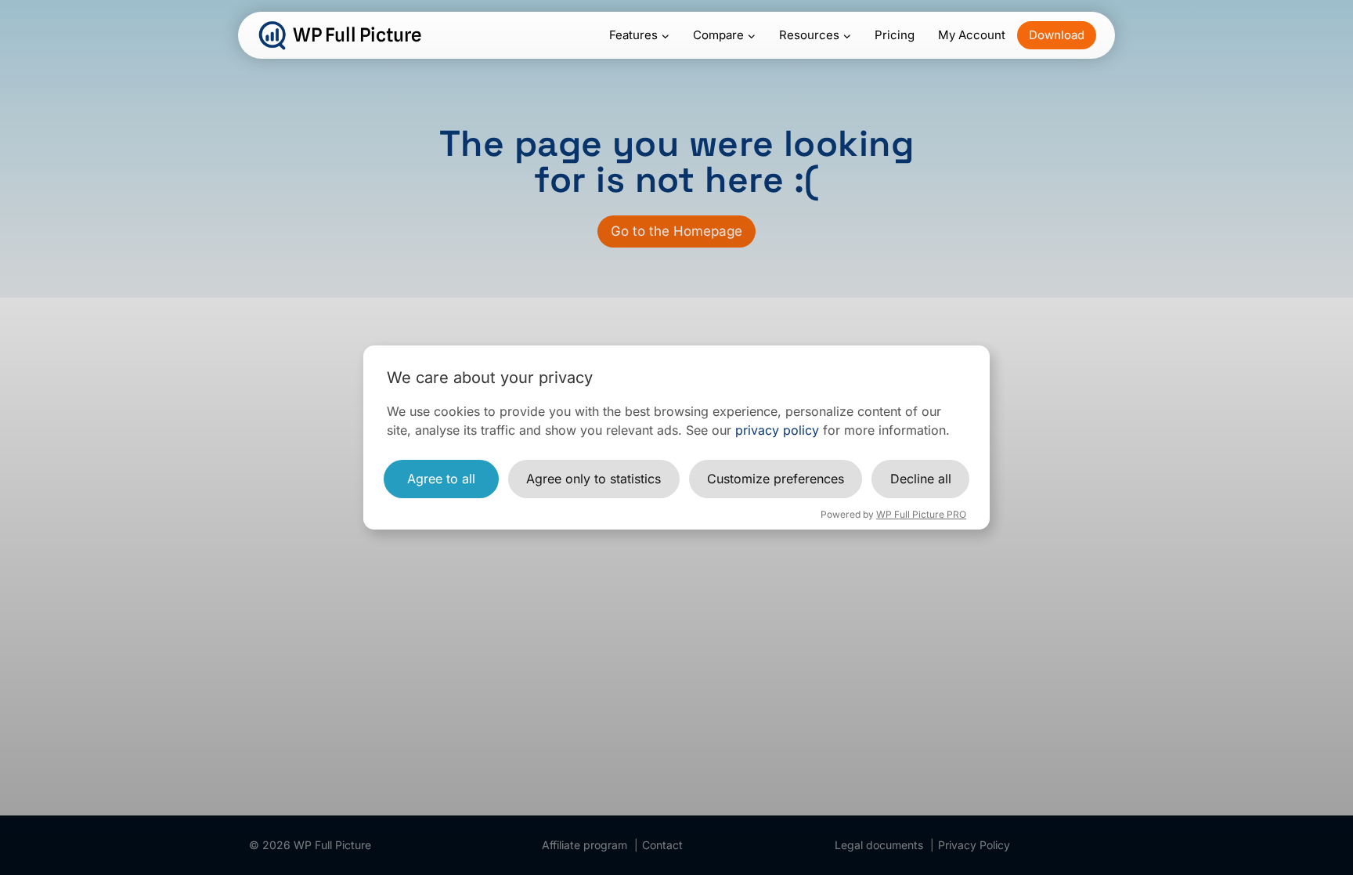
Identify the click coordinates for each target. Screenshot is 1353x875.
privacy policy (777, 430)
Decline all (920, 478)
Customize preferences (775, 478)
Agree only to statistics (593, 478)
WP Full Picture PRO (921, 514)
